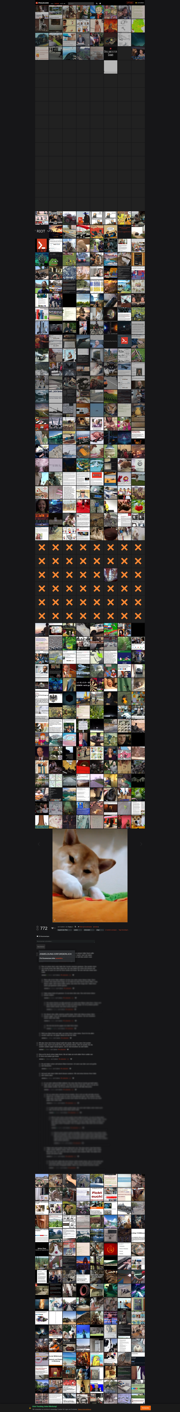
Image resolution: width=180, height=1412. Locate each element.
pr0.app (130, 2)
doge (98, 930)
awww (76, 930)
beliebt (57, 3)
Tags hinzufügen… (124, 930)
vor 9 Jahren (61, 927)
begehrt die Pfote (63, 930)
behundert (87, 930)
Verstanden (145, 1408)
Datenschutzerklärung (84, 1409)
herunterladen (88, 927)
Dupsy (70, 927)
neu (52, 3)
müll (61, 3)
